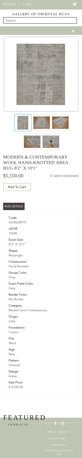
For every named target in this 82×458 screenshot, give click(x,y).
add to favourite (66, 176)
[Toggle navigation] (73, 30)
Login (27, 4)
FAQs (50, 431)
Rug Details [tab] (14, 206)
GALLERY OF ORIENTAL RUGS (41, 14)
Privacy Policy (58, 444)
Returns (62, 431)
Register (9, 4)
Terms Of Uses (57, 438)
